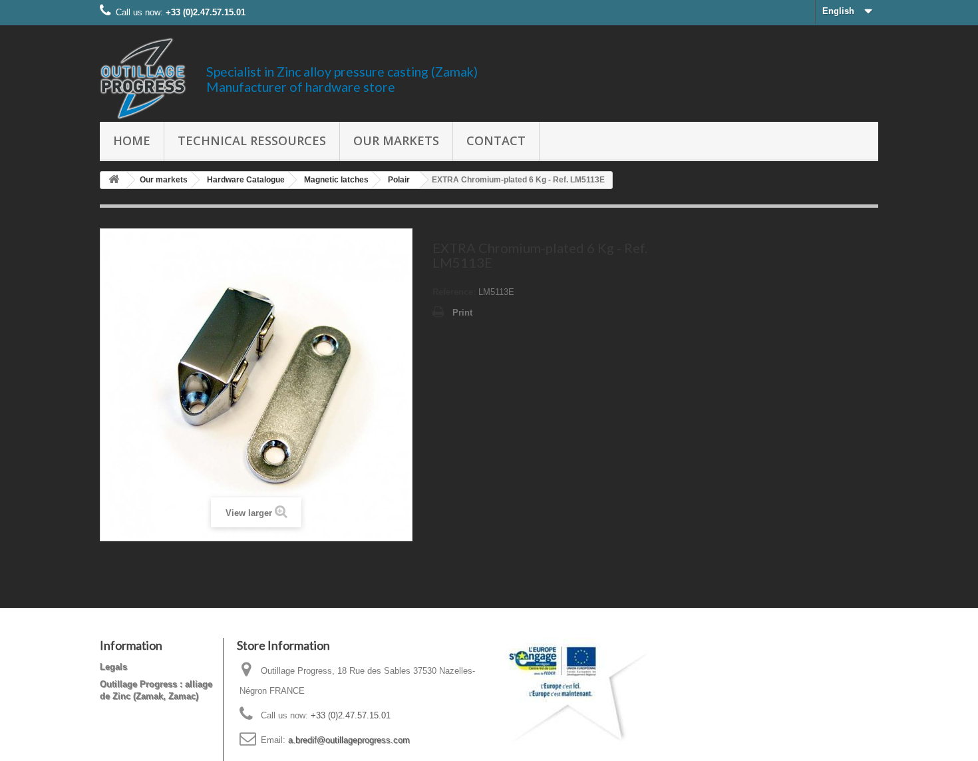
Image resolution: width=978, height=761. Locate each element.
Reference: (454, 292)
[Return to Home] (113, 180)
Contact (496, 140)
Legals (113, 667)
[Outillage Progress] (143, 78)
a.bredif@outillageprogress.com (349, 740)
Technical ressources (252, 140)
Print (462, 313)
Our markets (396, 140)
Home (131, 140)
